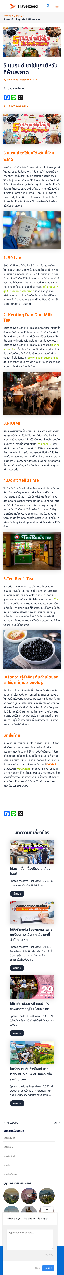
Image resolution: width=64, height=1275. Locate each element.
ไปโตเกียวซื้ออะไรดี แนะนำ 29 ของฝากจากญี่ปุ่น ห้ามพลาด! (29, 1006)
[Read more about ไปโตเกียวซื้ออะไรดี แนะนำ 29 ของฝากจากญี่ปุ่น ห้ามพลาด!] (32, 987)
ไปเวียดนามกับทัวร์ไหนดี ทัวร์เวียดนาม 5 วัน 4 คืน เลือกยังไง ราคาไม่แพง (31, 1074)
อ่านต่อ (17, 894)
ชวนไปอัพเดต (10, 1174)
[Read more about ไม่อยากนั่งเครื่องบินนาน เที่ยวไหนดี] (32, 852)
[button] (48, 6)
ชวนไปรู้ (7, 1165)
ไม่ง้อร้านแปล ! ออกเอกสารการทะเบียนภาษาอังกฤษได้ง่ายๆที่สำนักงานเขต (31, 934)
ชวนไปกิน (8, 1147)
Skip (37, 1268)
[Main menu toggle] (57, 6)
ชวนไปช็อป (9, 1156)
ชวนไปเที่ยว (9, 1138)
